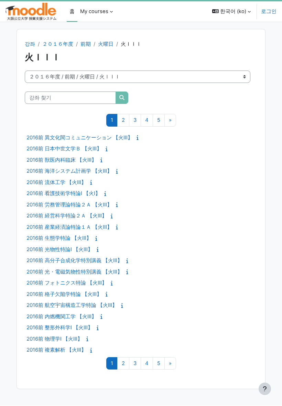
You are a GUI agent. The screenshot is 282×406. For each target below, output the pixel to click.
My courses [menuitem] (94, 11)
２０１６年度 (57, 44)
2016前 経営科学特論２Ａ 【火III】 (66, 215)
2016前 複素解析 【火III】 (56, 349)
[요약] (139, 138)
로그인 (268, 11)
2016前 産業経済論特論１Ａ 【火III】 (69, 227)
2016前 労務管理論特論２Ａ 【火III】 (69, 204)
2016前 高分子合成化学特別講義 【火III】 (74, 260)
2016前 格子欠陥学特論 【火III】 (64, 294)
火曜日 (105, 44)
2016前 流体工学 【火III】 (56, 182)
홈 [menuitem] (72, 11)
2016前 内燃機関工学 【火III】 (61, 316)
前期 (85, 44)
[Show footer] (265, 389)
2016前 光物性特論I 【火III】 (59, 249)
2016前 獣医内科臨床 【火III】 (61, 160)
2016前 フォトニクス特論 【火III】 (66, 282)
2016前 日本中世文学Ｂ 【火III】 (64, 148)
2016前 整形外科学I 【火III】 (59, 327)
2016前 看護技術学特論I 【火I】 (63, 193)
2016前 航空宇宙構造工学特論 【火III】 (71, 305)
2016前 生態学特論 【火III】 (58, 238)
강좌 (30, 44)
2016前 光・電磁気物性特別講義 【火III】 (74, 271)
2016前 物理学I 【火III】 (54, 338)
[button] (231, 11)
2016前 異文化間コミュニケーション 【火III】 (79, 137)
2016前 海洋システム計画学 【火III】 (69, 171)
